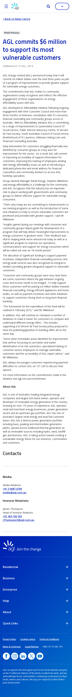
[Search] (48, 6)
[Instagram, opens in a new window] (14, 656)
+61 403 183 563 (12, 516)
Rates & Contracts (12, 646)
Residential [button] (10, 567)
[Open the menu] (6, 6)
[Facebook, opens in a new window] (6, 656)
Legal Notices (32, 646)
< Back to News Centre (16, 19)
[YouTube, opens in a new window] (39, 656)
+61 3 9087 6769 (12, 488)
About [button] (7, 612)
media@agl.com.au (14, 492)
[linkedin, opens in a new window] (23, 656)
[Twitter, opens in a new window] (31, 656)
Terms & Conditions (49, 639)
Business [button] (9, 578)
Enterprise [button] (10, 589)
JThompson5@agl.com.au (18, 520)
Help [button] (6, 601)
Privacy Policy (9, 639)
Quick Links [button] (10, 623)
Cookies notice (27, 639)
